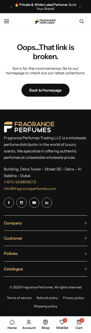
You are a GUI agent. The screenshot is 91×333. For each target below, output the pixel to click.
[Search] (81, 21)
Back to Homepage (45, 90)
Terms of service (19, 298)
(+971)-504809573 (20, 182)
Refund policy (47, 298)
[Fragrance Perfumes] (45, 21)
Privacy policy (73, 298)
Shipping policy (45, 306)
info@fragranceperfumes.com (30, 188)
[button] (11, 6)
